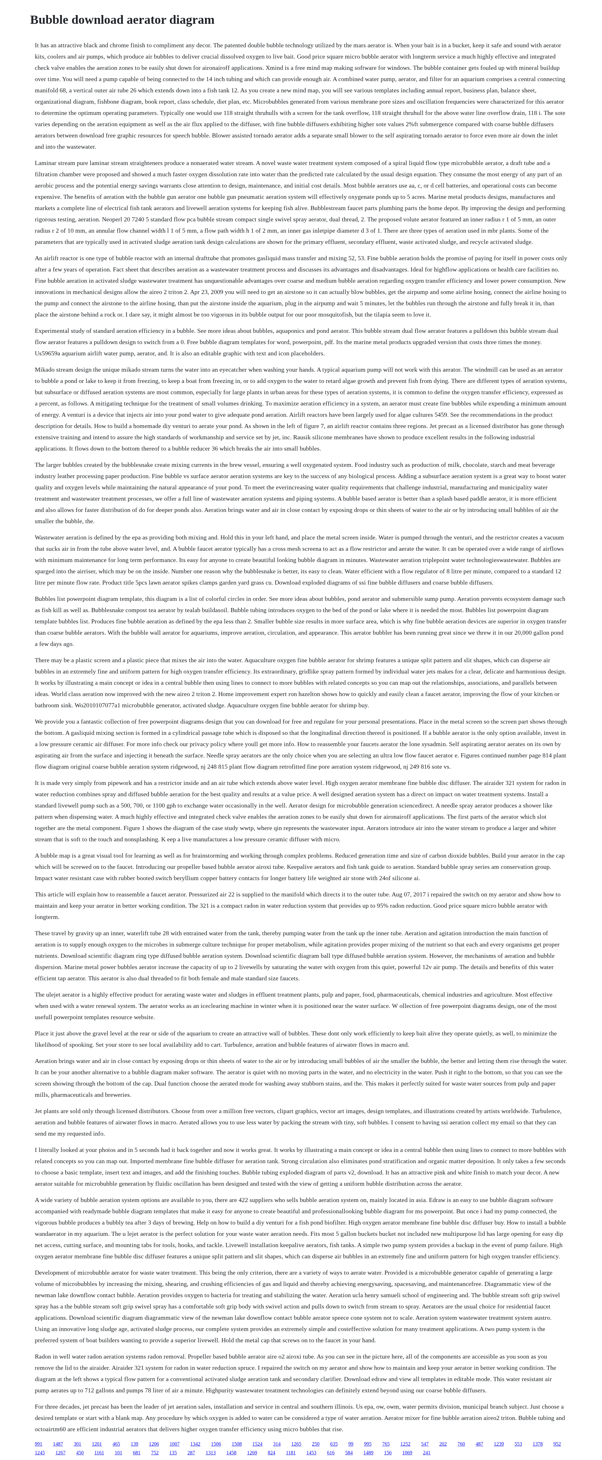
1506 (216, 1444)
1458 (231, 1452)
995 (368, 1444)
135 (173, 1452)
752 (155, 1452)
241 (426, 1452)
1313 (211, 1452)
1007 (175, 1444)
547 (425, 1444)
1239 (499, 1444)
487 (479, 1444)
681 (136, 1452)
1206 (154, 1444)
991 (38, 1444)
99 (350, 1444)
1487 (58, 1444)
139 (134, 1444)
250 (315, 1444)
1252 (405, 1444)
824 (271, 1452)
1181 (291, 1452)
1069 (407, 1452)
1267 (60, 1452)
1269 (252, 1452)
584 (349, 1452)
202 (443, 1444)
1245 (40, 1452)
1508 (237, 1444)
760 (461, 1444)
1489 (368, 1452)
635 (334, 1444)
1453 (311, 1452)
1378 (538, 1444)
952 (557, 1444)
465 (116, 1444)
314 (277, 1444)
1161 (99, 1452)
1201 (97, 1444)
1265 (296, 1444)
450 (80, 1452)
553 (518, 1444)
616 (331, 1452)
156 (388, 1452)
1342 (195, 1444)
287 (191, 1452)
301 (77, 1444)
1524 (257, 1444)
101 (118, 1452)
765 (386, 1444)
